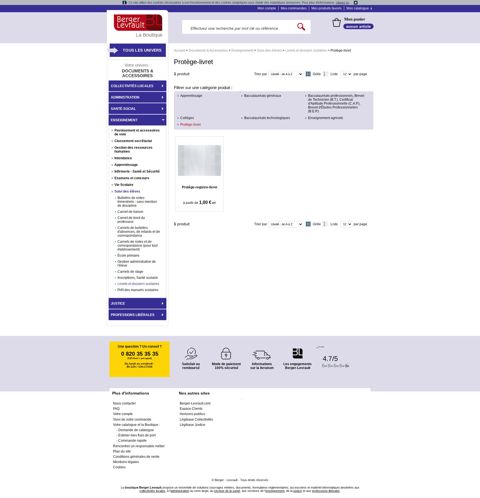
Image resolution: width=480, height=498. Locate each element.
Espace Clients (191, 409)
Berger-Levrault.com (195, 403)
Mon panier (354, 19)
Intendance (123, 158)
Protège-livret (190, 125)
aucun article (358, 26)
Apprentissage (191, 96)
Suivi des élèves (269, 50)
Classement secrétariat (133, 141)
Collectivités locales (132, 86)
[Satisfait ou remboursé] (191, 350)
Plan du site (122, 451)
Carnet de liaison (130, 212)
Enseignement (242, 50)
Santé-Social (123, 109)
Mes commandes (294, 8)
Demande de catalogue (136, 430)
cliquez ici (342, 2)
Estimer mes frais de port (137, 435)
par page (360, 74)
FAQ (116, 409)
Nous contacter (124, 403)
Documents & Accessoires (208, 50)
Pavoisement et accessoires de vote (137, 132)
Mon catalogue (357, 8)
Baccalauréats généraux (262, 96)
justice (297, 490)
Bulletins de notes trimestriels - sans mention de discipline (137, 202)
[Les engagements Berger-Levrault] (297, 350)
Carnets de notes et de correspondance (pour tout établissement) (138, 245)
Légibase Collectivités (196, 419)
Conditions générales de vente (136, 457)
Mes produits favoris (326, 8)
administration (180, 490)
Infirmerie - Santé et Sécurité (137, 171)
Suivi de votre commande (132, 419)
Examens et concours (131, 178)
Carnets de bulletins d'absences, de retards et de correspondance (139, 231)
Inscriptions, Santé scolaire (138, 278)
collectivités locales (152, 490)
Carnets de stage (130, 272)
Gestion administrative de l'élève (137, 263)
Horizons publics (192, 414)
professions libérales (326, 490)
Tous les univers (142, 50)
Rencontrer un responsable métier (139, 446)
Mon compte (267, 8)
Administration (125, 97)
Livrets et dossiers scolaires (306, 50)
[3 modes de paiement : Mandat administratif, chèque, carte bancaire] (226, 351)
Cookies (119, 467)
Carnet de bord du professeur (131, 220)
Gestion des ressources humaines (133, 149)
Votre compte (123, 414)
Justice (118, 303)
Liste (334, 74)
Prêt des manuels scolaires (138, 290)
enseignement (275, 490)
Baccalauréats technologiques (267, 118)
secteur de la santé (227, 490)
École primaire (128, 255)
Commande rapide (132, 441)
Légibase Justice (192, 425)
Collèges (187, 118)
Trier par (260, 74)
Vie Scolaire (123, 185)
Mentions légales (126, 462)
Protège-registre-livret (199, 187)
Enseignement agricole (325, 118)
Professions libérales (132, 315)
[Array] (199, 160)
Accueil (179, 50)
